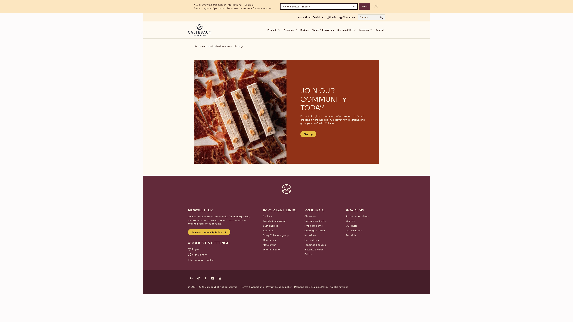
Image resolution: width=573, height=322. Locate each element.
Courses (350, 220)
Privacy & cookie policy (279, 286)
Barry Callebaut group (276, 235)
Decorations (311, 240)
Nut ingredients (313, 225)
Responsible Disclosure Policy (311, 286)
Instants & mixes (314, 249)
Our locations (354, 230)
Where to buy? (271, 249)
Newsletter (269, 244)
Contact (379, 30)
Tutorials (351, 235)
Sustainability (271, 225)
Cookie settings (339, 286)
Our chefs (351, 225)
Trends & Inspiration (323, 30)
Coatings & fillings (314, 230)
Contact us (269, 240)
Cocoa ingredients (315, 220)
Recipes (304, 30)
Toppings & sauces (315, 244)
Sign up (308, 134)
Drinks (308, 254)
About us (268, 230)
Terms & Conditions (252, 286)
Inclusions (310, 235)
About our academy (357, 216)
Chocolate (310, 216)
